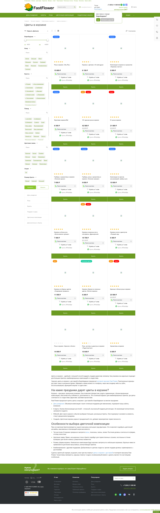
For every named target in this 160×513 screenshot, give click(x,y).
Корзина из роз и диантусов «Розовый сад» (118, 233)
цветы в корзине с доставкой (103, 453)
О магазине (57, 481)
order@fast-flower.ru (86, 7)
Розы (92, 484)
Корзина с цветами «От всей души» (93, 65)
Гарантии (57, 489)
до (40, 44)
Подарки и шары (96, 489)
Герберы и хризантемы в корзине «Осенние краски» (64, 178)
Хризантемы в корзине (117, 346)
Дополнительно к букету (98, 495)
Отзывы (56, 495)
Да (98, 20)
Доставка (57, 484)
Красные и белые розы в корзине (120, 289)
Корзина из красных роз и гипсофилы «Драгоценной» (90, 233)
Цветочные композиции (98, 492)
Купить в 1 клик (66, 77)
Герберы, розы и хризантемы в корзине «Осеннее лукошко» (91, 178)
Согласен (156, 512)
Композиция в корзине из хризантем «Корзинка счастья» (121, 66)
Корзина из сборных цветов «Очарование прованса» (62, 290)
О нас (56, 477)
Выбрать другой (107, 20)
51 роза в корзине (115, 120)
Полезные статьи (78, 487)
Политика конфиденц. (79, 492)
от (25, 44)
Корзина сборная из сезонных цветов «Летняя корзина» (91, 290)
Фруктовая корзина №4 (61, 120)
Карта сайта (57, 500)
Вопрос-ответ (77, 484)
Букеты (93, 487)
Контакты (75, 481)
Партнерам (57, 492)
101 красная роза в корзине (90, 120)
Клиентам (76, 477)
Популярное (95, 477)
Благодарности (58, 497)
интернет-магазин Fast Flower (107, 381)
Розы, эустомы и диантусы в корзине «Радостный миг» (93, 347)
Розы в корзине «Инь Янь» (62, 65)
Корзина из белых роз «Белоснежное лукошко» (61, 233)
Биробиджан (98, 9)
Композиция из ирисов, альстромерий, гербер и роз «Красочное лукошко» (118, 179)
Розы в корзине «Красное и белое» (64, 346)
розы (87, 432)
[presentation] (109, 273)
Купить (65, 87)
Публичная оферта (78, 489)
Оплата (56, 487)
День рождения (58, 404)
